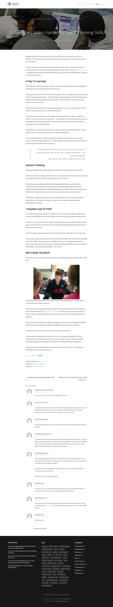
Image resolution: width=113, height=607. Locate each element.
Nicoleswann (39, 498)
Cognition (55, 552)
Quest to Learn (82, 70)
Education (52, 19)
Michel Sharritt (40, 453)
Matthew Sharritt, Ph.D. (43, 390)
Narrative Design (56, 566)
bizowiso (38, 515)
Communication (64, 552)
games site (67, 599)
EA (54, 555)
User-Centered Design (52, 580)
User (43, 580)
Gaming (62, 19)
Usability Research (53, 577)
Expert (65, 555)
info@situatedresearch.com (61, 601)
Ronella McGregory (41, 434)
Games (65, 557)
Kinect (65, 560)
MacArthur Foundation (51, 311)
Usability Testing (63, 577)
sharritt (66, 40)
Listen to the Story (32, 355)
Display (49, 555)
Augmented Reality (47, 549)
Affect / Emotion (53, 546)
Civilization (61, 549)
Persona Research (46, 569)
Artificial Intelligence (65, 546)
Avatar (55, 549)
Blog (97, 4)
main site (60, 599)
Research (44, 571)
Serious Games (75, 19)
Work (85, 4)
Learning (44, 563)
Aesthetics (44, 546)
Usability (44, 577)
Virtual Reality (62, 583)
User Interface (53, 583)
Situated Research (39, 366)
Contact (103, 4)
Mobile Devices (46, 566)
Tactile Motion (61, 574)
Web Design (78, 573)
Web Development (47, 585)
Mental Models (52, 563)
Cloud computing (46, 552)
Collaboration (38, 19)
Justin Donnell (40, 419)
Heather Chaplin (39, 364)
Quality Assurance (65, 569)
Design (44, 555)
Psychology (56, 569)
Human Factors (58, 560)
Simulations (60, 571)
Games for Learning (47, 560)
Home (79, 4)
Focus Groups (45, 557)
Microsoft (60, 563)
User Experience (63, 580)
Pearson (37, 483)
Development (79, 549)
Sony (54, 574)
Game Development (56, 557)
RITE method (52, 571)
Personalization (66, 566)
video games (49, 505)
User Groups (45, 583)
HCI (76, 558)
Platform (91, 4)
